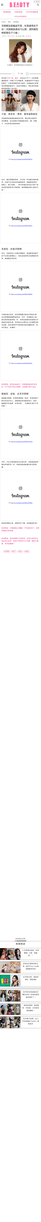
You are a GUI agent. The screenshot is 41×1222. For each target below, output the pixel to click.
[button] (27, 73)
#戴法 (20, 551)
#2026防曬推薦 (32, 12)
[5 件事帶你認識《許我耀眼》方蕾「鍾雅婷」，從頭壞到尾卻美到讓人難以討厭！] (10, 954)
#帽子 (14, 551)
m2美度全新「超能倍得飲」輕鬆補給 (31, 978)
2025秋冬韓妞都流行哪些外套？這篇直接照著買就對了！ (30, 994)
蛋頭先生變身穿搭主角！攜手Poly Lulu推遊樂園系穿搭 (31, 966)
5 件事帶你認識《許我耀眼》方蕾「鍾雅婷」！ (30, 952)
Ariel (29, 36)
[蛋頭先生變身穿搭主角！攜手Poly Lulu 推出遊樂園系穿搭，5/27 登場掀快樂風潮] (10, 967)
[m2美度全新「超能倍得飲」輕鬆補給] (10, 980)
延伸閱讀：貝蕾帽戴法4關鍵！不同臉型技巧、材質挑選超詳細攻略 (20, 529)
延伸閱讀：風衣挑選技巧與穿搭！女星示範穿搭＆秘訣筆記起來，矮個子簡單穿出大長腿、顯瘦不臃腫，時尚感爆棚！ (20, 540)
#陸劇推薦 (7, 12)
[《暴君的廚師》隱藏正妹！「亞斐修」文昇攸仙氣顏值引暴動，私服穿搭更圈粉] (10, 1009)
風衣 (16, 78)
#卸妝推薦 (18, 12)
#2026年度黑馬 (20, 16)
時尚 (9, 22)
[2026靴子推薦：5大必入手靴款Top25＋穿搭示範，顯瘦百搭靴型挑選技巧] (10, 1022)
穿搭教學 (16, 22)
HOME (3, 22)
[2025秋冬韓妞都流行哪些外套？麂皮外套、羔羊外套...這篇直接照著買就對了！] (10, 995)
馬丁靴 (10, 78)
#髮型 (27, 551)
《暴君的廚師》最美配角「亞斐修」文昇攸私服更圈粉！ (30, 1007)
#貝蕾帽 (6, 551)
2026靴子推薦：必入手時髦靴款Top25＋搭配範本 (30, 1021)
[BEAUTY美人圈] (19, 5)
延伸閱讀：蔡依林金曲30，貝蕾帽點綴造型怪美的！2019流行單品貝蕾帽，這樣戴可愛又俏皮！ (19, 385)
